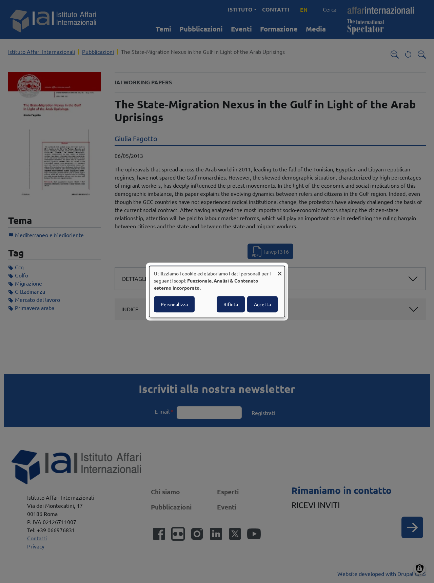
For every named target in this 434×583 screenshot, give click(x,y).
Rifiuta (230, 304)
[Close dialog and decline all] (280, 270)
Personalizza (174, 304)
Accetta (262, 304)
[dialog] (217, 291)
